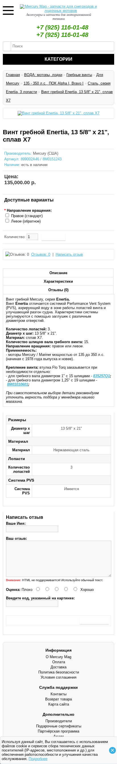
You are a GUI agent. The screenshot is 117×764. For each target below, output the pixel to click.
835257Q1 (101, 376)
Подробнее (38, 759)
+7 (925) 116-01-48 (62, 27)
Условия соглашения (58, 677)
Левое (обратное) (26, 221)
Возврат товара (58, 699)
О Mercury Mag (58, 657)
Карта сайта (58, 704)
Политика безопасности (58, 672)
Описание (58, 273)
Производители (58, 721)
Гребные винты (79, 75)
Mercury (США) (45, 153)
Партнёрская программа (58, 731)
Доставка (58, 667)
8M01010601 (17, 384)
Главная (13, 75)
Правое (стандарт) (27, 216)
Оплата (58, 662)
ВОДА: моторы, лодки (43, 75)
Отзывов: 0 (40, 254)
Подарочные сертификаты (58, 726)
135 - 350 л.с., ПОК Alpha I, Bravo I (53, 83)
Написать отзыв (69, 254)
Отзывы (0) (58, 290)
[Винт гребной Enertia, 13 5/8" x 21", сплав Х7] (58, 113)
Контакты (58, 694)
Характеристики (58, 281)
